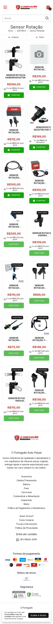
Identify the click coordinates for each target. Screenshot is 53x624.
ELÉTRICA (21, 31)
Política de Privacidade (26, 528)
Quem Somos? (27, 516)
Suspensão (26, 500)
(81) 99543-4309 (28, 539)
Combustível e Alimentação (26, 496)
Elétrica (26, 484)
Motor (26, 504)
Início (10, 31)
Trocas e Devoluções (26, 524)
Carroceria (26, 492)
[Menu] (6, 7)
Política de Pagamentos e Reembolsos (26, 508)
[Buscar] (46, 18)
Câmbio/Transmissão (26, 480)
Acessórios (26, 476)
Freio (26, 488)
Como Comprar (26, 520)
